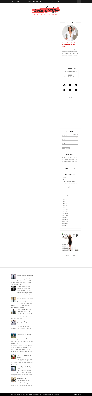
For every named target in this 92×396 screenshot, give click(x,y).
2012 (64, 211)
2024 (64, 189)
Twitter (70, 87)
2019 (64, 197)
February (67, 187)
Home (12, 1)
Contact (58, 1)
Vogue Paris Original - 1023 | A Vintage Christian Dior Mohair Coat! (24, 322)
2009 (64, 217)
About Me (18, 1)
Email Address (69, 135)
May (66, 179)
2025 (64, 177)
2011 (64, 213)
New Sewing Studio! (22, 378)
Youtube (76, 92)
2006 (64, 223)
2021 (64, 193)
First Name (64, 139)
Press (47, 1)
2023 (64, 191)
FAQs (52, 1)
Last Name (64, 143)
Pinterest (64, 92)
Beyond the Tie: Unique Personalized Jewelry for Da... (70, 183)
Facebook (64, 87)
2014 (64, 207)
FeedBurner (73, 76)
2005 (64, 225)
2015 (64, 205)
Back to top (77, 394)
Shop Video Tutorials (38, 1)
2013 (64, 209)
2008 (64, 219)
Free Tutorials (27, 1)
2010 (64, 215)
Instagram (76, 87)
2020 (64, 195)
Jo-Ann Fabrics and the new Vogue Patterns (22, 345)
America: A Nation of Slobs (23, 286)
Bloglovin (70, 92)
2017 (64, 201)
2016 (64, 203)
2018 (64, 199)
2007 (64, 221)
